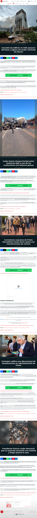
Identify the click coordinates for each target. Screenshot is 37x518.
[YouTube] (35, 512)
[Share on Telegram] (10, 58)
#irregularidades (18, 413)
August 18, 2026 (24, 323)
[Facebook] (30, 512)
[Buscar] (35, 1)
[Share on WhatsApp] (7, 58)
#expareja (7, 494)
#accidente (5, 208)
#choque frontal (18, 208)
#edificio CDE (11, 92)
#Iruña (9, 208)
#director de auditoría (22, 327)
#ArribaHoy (8, 317)
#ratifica (14, 413)
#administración (23, 413)
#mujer (5, 494)
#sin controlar (19, 92)
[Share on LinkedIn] (16, 58)
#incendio (15, 92)
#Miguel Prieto (6, 327)
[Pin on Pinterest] (13, 58)
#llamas (5, 92)
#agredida (11, 494)
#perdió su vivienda (19, 494)
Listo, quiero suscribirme (27, 506)
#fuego (8, 92)
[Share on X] (4, 58)
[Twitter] (32, 512)
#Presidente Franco (28, 494)
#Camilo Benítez (9, 413)
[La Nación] (4, 1)
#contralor (5, 413)
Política (18, 359)
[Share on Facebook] (1, 58)
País (18, 446)
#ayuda (14, 494)
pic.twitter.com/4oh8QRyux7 (24, 322)
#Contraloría (27, 327)
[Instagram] (34, 512)
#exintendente (11, 327)
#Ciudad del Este (24, 92)
